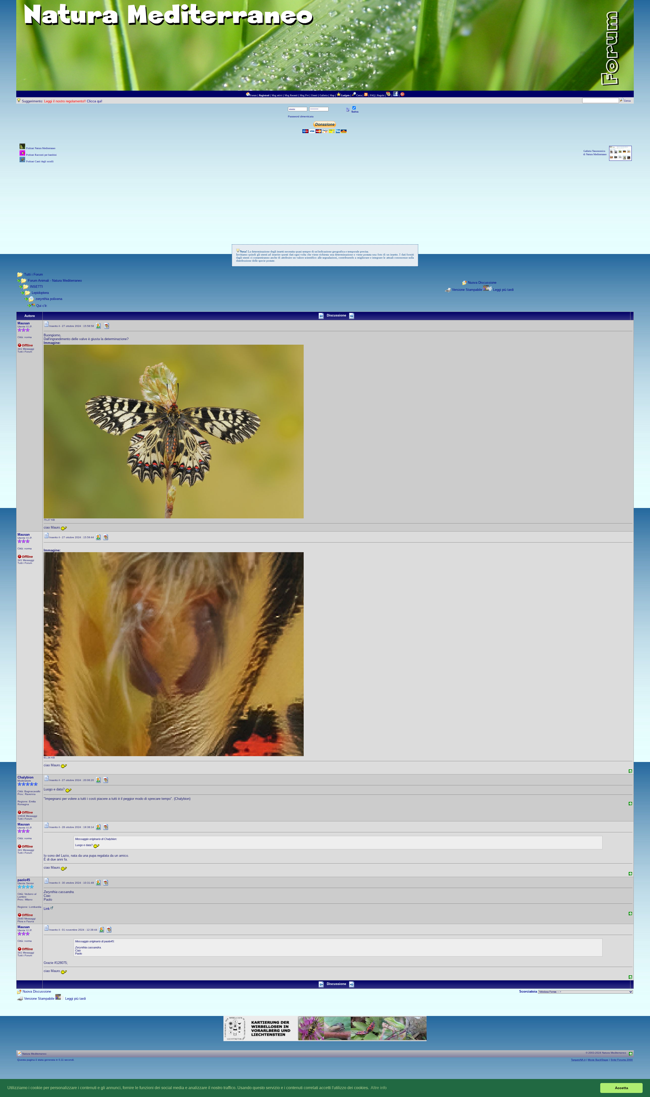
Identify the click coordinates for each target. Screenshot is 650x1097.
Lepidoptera (40, 293)
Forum (253, 95)
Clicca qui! (94, 101)
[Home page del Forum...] (248, 95)
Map (332, 95)
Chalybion (26, 777)
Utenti (314, 95)
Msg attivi (277, 95)
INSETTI (36, 287)
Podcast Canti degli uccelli (40, 161)
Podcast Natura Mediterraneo (40, 148)
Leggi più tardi (503, 290)
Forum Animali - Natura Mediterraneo (55, 280)
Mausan (24, 323)
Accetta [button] (621, 1088)
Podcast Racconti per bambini (41, 154)
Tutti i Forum (33, 274)
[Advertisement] (325, 199)
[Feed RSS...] (366, 95)
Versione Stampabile (467, 290)
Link (47, 909)
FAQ (372, 95)
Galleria (324, 95)
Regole (380, 95)
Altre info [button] (379, 1088)
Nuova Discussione (482, 283)
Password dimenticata (301, 116)
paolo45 (24, 880)
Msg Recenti (291, 95)
